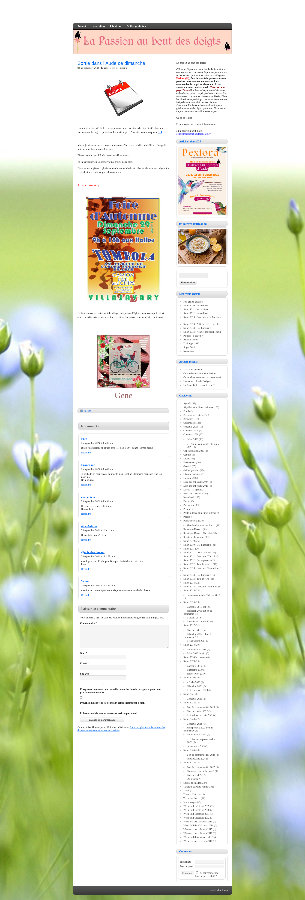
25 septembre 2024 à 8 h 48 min (97, 469)
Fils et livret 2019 (196, 673)
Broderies (188, 418)
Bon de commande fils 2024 (201, 754)
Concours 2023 (194, 723)
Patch (186, 501)
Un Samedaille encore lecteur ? (198, 385)
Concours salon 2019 (193, 450)
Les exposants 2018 (196, 649)
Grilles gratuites (136, 26)
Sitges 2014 (189, 347)
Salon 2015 (189, 590)
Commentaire (88, 623)
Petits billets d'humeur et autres (199, 512)
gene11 (107, 67)
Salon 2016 (189, 602)
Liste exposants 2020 (197, 690)
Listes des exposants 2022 (200, 715)
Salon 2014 (189, 582)
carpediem (88, 497)
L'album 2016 (194, 617)
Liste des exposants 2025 (195, 485)
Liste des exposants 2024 (195, 481)
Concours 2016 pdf (196, 606)
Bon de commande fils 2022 (201, 707)
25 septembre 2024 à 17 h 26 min (98, 585)
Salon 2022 (189, 702)
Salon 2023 (189, 719)
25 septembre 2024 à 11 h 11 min (97, 530)
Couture (187, 454)
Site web (84, 673)
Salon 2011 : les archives (195, 309)
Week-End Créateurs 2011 (196, 813)
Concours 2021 (194, 698)
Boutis (186, 411)
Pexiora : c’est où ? (193, 335)
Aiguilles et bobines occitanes (198, 407)
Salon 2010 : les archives (195, 305)
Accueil (81, 26)
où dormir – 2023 (196, 746)
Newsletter (188, 351)
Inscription (98, 26)
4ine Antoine (89, 526)
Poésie (186, 516)
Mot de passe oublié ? (206, 876)
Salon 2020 (189, 677)
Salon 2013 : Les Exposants (197, 328)
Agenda (87, 410)
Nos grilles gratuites (193, 301)
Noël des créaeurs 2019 (195, 493)
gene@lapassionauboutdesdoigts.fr (193, 133)
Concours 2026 (190, 434)
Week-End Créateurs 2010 (196, 810)
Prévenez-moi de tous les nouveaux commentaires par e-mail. (112, 702)
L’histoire (115, 26)
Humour (187, 478)
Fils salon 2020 (194, 686)
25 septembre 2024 (90, 67)
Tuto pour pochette (192, 369)
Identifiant (185, 861)
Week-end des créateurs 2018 (197, 841)
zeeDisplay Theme (219, 890)
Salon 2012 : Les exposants (197, 560)
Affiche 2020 (193, 682)
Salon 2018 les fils (196, 653)
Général (187, 466)
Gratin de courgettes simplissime (199, 373)
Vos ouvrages (189, 802)
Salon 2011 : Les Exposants (197, 552)
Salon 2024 (189, 750)
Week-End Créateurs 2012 (196, 817)
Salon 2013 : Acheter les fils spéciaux (202, 331)
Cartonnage (189, 422)
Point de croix (190, 520)
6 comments (121, 67)
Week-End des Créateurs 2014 (198, 825)
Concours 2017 (194, 630)
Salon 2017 (189, 625)
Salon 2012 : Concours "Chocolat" (200, 556)
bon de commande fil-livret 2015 (203, 595)
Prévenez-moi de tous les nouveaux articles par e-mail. (109, 713)
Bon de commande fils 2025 (201, 767)
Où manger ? (193, 778)
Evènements (189, 462)
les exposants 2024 (196, 758)
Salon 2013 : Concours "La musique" (202, 568)
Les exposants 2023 (196, 734)
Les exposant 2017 (196, 640)
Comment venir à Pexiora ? (200, 771)
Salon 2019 (189, 661)
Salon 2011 (189, 548)
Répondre (86, 452)
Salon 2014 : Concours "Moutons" (200, 586)
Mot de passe (186, 866)
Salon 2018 (189, 644)
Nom (83, 653)
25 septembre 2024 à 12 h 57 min (98, 556)
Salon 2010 (189, 540)
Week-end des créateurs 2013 (197, 821)
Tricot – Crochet (191, 794)
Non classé (188, 497)
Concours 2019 (194, 665)
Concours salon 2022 (197, 711)
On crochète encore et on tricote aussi (202, 377)
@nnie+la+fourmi (92, 552)
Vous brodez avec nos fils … (201, 525)
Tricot (186, 790)
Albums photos (190, 339)
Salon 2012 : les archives (195, 313)
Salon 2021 (189, 693)
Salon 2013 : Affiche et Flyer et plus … (203, 324)
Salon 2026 (192, 439)
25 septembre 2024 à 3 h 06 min (97, 443)
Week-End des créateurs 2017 (198, 837)
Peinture (187, 509)
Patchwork (188, 505)
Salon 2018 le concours (195, 657)
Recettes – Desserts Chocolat (197, 533)
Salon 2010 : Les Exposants (197, 544)
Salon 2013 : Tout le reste (196, 578)
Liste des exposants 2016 (199, 621)
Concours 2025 (194, 775)
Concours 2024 (190, 430)
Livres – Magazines (193, 489)
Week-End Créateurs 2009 (196, 806)
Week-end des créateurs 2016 (197, 833)
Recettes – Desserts (192, 529)
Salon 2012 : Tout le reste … (197, 564)
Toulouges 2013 (191, 343)
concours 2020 (190, 426)
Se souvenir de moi (209, 872)
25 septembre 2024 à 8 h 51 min (97, 501)
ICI (160, 132)
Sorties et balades (192, 782)
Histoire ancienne (192, 474)
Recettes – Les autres (193, 537)
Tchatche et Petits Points (195, 786)
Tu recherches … (191, 798)
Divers (186, 458)
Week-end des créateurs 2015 (197, 829)
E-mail (84, 663)
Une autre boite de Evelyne (197, 381)
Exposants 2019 (195, 669)
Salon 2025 (189, 762)
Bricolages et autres (193, 415)
